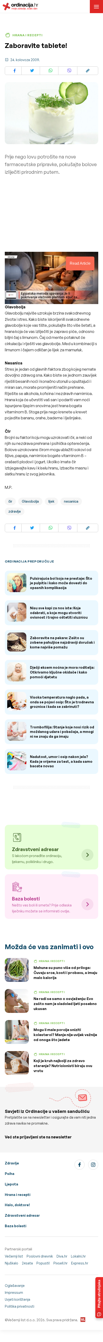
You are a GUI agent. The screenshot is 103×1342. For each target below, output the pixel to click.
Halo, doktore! (17, 1205)
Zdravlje (12, 1163)
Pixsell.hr (60, 1263)
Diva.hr (62, 1256)
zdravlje (14, 511)
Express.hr (79, 1263)
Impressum (14, 1292)
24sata (27, 1263)
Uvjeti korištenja (17, 1299)
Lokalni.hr (78, 1256)
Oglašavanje (15, 1286)
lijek (51, 501)
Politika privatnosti (19, 1306)
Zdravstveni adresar (22, 1215)
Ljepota (11, 1184)
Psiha (9, 1174)
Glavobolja (30, 501)
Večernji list (14, 1256)
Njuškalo (11, 1263)
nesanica (71, 501)
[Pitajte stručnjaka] (99, 1297)
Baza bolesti (15, 1226)
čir (10, 501)
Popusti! (43, 1263)
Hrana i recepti (17, 1195)
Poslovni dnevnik (40, 1256)
